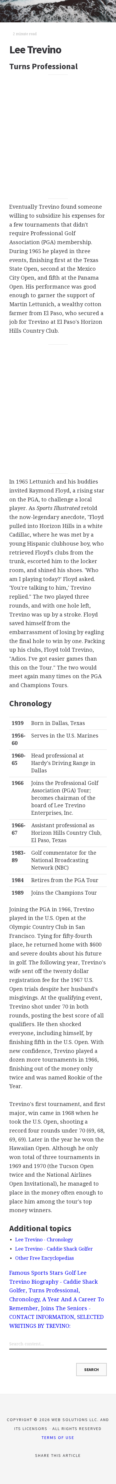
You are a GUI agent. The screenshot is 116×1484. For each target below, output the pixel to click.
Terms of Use (58, 1437)
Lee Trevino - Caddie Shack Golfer (54, 1249)
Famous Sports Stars (36, 1273)
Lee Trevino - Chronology (44, 1240)
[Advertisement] (58, 136)
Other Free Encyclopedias (44, 1258)
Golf (70, 1273)
